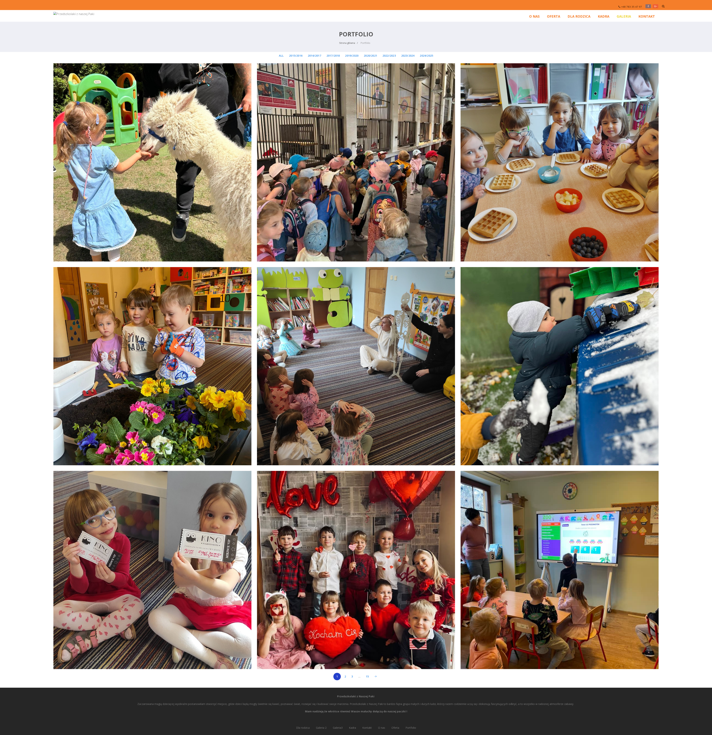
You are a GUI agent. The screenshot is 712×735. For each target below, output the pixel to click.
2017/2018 (333, 55)
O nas (534, 16)
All (281, 55)
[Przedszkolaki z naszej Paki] (73, 14)
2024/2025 (426, 55)
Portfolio (411, 727)
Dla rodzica (579, 16)
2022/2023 (389, 55)
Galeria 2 (321, 727)
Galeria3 (338, 727)
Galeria (624, 16)
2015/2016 (295, 55)
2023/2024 (408, 55)
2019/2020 (351, 55)
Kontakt (646, 16)
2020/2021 (370, 55)
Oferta (553, 16)
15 (367, 676)
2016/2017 (314, 55)
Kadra (603, 16)
